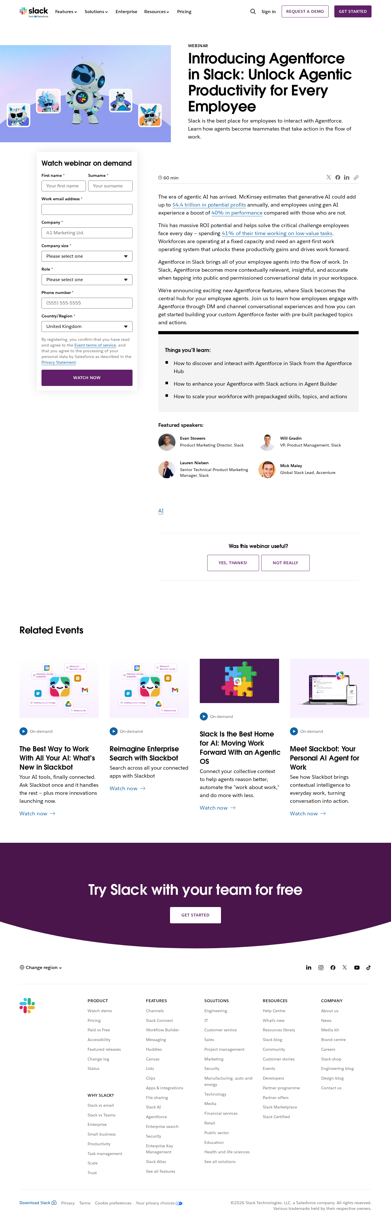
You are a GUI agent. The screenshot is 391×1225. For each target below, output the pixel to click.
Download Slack (34, 1202)
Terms (84, 1203)
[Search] (253, 12)
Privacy (68, 1203)
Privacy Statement (59, 362)
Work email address (62, 198)
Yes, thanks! (233, 562)
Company (52, 222)
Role (47, 269)
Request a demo (305, 11)
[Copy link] (355, 177)
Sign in (269, 11)
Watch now (87, 377)
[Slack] (33, 11)
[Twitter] (329, 177)
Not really (285, 562)
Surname (98, 175)
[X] (344, 968)
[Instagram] (320, 968)
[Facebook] (337, 177)
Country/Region (58, 316)
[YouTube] (357, 968)
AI (161, 510)
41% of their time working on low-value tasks (277, 233)
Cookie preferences (113, 1203)
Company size (56, 245)
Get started (353, 11)
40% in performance (237, 212)
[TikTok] (369, 968)
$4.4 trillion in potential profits (209, 204)
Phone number (58, 292)
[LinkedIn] (346, 177)
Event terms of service (95, 345)
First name (53, 175)
